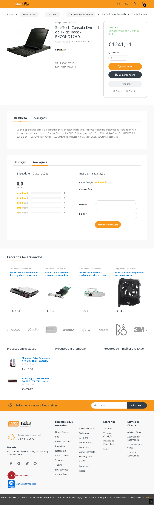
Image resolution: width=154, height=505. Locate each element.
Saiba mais (148, 497)
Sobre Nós (108, 428)
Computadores (29, 14)
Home (10, 14)
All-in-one (83, 437)
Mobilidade (84, 466)
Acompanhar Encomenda (133, 438)
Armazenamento (87, 451)
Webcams (84, 433)
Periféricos (84, 461)
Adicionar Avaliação (107, 224)
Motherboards (86, 442)
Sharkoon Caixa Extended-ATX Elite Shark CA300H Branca (36, 359)
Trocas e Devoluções (133, 454)
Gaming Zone (85, 456)
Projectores (60, 446)
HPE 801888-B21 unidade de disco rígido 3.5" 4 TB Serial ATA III (23, 274)
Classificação (84, 182)
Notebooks (60, 450)
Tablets (58, 464)
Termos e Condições (108, 435)
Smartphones (61, 469)
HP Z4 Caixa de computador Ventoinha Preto (129, 274)
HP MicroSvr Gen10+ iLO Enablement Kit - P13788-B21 (92, 274)
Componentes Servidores (81, 14)
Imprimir (126, 83)
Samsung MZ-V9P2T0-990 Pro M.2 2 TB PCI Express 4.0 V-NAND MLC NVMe (35, 380)
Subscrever (136, 405)
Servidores (52, 14)
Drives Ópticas (62, 432)
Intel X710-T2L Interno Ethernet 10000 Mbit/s (56, 274)
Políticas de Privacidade (108, 442)
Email (83, 213)
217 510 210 (26, 439)
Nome (83, 204)
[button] (118, 3)
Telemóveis (60, 460)
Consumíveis (61, 474)
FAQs (105, 448)
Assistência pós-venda (135, 446)
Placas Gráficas (62, 441)
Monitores (84, 447)
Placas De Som (86, 428)
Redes (82, 470)
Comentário (84, 189)
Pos (57, 436)
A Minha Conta (134, 432)
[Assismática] (22, 4)
